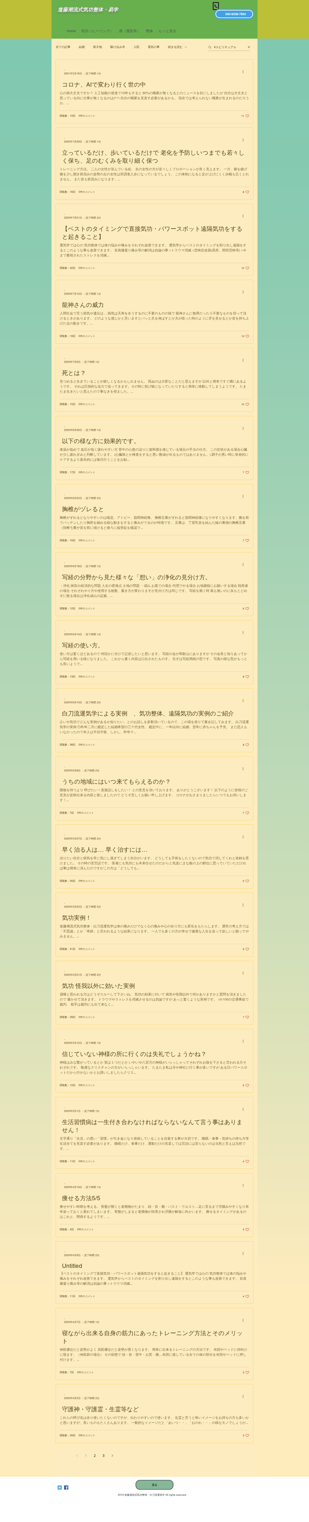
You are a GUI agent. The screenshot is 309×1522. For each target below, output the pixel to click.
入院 (136, 47)
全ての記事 (63, 47)
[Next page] (112, 1455)
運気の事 (154, 47)
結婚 (82, 47)
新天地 (97, 47)
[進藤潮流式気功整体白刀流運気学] (66, 1487)
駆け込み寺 (117, 47)
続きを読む (175, 47)
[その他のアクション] (244, 71)
